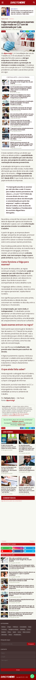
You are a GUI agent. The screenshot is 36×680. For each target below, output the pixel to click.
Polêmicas (15, 627)
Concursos (4, 629)
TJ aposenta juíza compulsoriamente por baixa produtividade (21, 129)
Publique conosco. (18, 421)
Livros (19, 632)
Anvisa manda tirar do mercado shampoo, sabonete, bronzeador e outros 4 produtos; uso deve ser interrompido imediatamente (20, 122)
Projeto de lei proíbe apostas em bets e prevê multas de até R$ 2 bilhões (8, 446)
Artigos (9, 627)
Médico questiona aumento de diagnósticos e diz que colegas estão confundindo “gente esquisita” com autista (21, 145)
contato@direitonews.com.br (16, 415)
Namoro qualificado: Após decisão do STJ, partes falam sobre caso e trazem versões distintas (26, 490)
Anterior (4, 541)
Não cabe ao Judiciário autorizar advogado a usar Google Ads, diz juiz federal (21, 82)
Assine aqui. (22, 425)
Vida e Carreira (26, 632)
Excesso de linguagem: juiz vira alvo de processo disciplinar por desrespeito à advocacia (9, 469)
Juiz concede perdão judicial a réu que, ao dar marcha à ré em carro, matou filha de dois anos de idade (22, 115)
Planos (10, 634)
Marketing (22, 629)
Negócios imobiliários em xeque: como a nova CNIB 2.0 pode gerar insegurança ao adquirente (20, 96)
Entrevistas (4, 634)
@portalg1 (8, 53)
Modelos (4, 632)
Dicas (29, 627)
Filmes (9, 632)
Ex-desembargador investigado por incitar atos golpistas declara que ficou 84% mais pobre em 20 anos (26, 448)
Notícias (12, 18)
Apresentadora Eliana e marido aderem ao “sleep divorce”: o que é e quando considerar (22, 573)
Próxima (32, 541)
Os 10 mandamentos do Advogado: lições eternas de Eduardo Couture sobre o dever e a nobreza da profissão (21, 89)
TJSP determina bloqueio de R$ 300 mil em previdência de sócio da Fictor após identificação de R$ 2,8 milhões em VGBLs (21, 137)
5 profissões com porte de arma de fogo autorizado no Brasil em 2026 (21, 108)
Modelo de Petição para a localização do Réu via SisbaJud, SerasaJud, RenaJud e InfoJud (21, 103)
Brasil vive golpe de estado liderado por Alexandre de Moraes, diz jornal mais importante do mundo (21, 614)
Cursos (28, 629)
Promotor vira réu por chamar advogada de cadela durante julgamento (26, 468)
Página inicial (4, 18)
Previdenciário (17, 634)
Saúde (14, 632)
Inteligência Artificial (13, 629)
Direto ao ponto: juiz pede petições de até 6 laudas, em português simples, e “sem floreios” (8, 490)
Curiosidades (23, 627)
